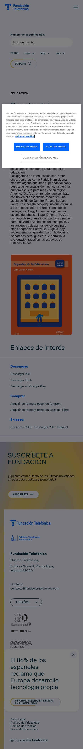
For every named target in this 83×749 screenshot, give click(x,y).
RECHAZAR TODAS (27, 146)
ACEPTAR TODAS (56, 146)
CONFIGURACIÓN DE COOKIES (40, 158)
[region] (41, 136)
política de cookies (24, 136)
